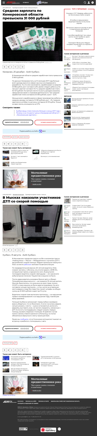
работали (28, 264)
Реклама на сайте (31, 401)
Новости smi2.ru (9, 189)
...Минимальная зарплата (26, 115)
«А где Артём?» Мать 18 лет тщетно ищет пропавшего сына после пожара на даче (82, 213)
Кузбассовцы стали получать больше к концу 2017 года (37, 111)
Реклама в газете (43, 401)
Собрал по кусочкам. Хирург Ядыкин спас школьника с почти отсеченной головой (83, 70)
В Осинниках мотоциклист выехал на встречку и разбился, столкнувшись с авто (21, 358)
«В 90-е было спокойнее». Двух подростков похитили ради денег (82, 63)
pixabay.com (48, 62)
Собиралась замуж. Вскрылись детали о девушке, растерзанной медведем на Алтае (82, 82)
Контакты (20, 401)
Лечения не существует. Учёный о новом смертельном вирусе (82, 200)
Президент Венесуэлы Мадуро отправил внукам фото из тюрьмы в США (79, 44)
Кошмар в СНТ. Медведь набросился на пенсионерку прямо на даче (79, 14)
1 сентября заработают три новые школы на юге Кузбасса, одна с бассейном (79, 36)
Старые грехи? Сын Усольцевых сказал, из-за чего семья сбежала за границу (82, 207)
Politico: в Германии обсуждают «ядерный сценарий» (81, 124)
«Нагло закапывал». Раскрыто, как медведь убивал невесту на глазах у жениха (82, 232)
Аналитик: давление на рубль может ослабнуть (82, 105)
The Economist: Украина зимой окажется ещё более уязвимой (81, 118)
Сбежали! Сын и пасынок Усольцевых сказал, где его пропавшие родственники (83, 89)
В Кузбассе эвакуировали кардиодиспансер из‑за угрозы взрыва (79, 21)
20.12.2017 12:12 (7, 7)
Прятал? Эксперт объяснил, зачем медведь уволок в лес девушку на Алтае (82, 219)
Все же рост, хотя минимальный (50, 156)
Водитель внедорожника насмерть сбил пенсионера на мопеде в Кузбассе (20, 364)
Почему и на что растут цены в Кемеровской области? (37, 113)
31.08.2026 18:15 (7, 194)
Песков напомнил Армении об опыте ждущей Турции (83, 99)
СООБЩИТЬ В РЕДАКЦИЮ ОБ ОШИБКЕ (28, 403)
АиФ (16, 245)
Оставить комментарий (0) (48, 122)
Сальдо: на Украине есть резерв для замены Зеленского (82, 111)
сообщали (24, 319)
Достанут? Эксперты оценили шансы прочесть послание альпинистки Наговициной (83, 58)
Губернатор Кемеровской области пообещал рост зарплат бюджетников (51, 152)
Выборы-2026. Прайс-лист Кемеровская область (65, 401)
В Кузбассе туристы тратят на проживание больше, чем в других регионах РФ (19, 152)
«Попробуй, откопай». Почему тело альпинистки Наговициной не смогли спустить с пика (82, 76)
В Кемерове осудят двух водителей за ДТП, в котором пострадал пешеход (49, 364)
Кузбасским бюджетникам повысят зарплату (18, 163)
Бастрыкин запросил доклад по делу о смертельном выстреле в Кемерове (79, 29)
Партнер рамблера (33, 429)
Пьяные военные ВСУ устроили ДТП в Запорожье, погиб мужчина (51, 357)
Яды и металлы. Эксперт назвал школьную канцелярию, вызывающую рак (81, 226)
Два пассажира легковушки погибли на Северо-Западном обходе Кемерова (20, 370)
